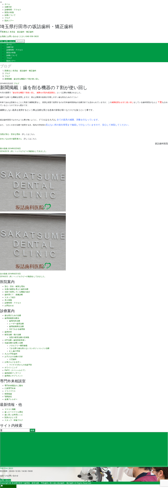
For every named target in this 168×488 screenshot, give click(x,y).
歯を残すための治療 (13, 315)
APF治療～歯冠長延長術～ (15, 340)
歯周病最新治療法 (12, 318)
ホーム (7, 4)
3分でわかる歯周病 (17, 329)
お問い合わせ (5, 480)
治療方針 (8, 7)
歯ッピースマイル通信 (14, 412)
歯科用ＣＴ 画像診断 (14, 294)
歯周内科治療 (14, 321)
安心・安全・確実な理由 (15, 286)
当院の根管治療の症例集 (19, 337)
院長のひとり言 (11, 417)
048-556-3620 (6, 468)
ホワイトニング (11, 367)
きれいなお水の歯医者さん (11, 139)
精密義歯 (8, 394)
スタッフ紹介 (10, 297)
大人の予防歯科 (11, 354)
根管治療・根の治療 (13, 334)
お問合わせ (9, 305)
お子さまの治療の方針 (14, 356)
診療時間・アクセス (13, 9)
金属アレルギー (11, 399)
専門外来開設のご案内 (14, 385)
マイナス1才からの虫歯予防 (20, 365)
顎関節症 (8, 396)
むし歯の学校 (14, 351)
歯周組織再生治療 (16, 326)
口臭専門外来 (10, 388)
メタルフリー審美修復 (18, 345)
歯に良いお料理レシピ (14, 415)
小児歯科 (12, 359)
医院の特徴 (9, 12)
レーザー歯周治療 (16, 323)
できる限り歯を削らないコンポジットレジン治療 (29, 348)
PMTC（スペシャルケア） (15, 370)
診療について (10, 15)
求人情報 (8, 300)
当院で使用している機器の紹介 (17, 292)
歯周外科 (8, 332)
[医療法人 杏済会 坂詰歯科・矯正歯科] (16, 31)
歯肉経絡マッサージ (13, 373)
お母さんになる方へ (13, 362)
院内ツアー (9, 20)
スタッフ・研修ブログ (14, 420)
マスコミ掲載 (10, 409)
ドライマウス (10, 391)
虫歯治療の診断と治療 (14, 343)
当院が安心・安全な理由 (10, 134)
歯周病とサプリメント (14, 376)
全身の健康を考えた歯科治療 (16, 289)
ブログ (7, 18)
